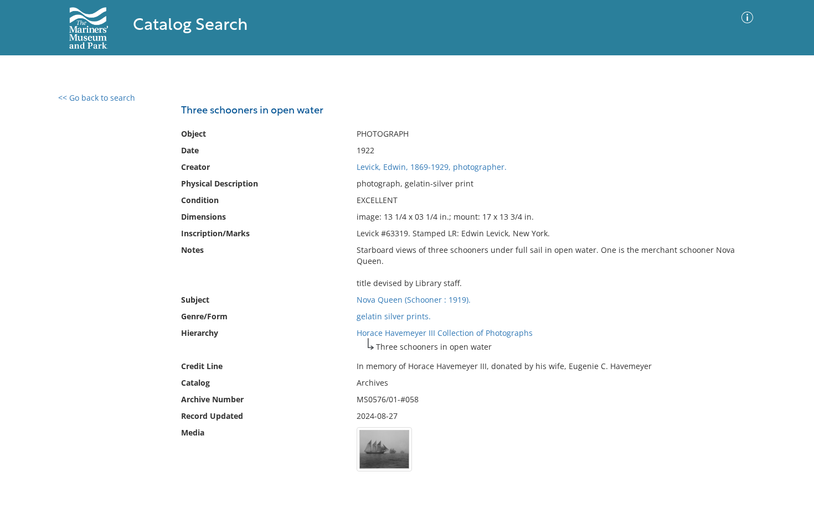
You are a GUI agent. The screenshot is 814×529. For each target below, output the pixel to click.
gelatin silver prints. (394, 316)
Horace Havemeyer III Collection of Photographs (445, 333)
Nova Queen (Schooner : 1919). (414, 299)
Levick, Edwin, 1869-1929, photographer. (432, 167)
